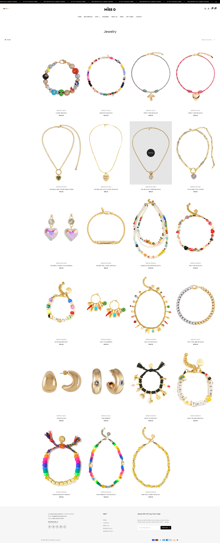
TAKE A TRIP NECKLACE (195, 265)
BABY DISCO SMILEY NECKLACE (151, 494)
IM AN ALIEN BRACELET (61, 342)
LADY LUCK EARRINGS (106, 342)
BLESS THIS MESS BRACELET (195, 418)
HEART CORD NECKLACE (195, 113)
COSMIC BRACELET (61, 113)
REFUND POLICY (107, 528)
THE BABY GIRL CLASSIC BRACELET (106, 265)
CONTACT (106, 523)
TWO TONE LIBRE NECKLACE (195, 342)
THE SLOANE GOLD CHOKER (195, 189)
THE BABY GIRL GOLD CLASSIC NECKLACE (106, 189)
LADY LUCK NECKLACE (150, 342)
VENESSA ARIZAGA (151, 263)
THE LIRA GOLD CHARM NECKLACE (151, 189)
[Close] (216, 2)
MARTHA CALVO (61, 110)
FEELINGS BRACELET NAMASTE (61, 494)
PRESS (105, 520)
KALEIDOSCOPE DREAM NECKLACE (151, 265)
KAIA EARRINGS (106, 418)
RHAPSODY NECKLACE (106, 113)
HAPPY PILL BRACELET (150, 418)
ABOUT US (106, 525)
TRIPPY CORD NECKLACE (151, 113)
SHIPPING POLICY (108, 531)
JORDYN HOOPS (61, 418)
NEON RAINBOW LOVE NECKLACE (106, 494)
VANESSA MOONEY (61, 187)
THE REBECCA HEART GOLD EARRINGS (61, 265)
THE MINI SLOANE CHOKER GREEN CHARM (61, 189)
